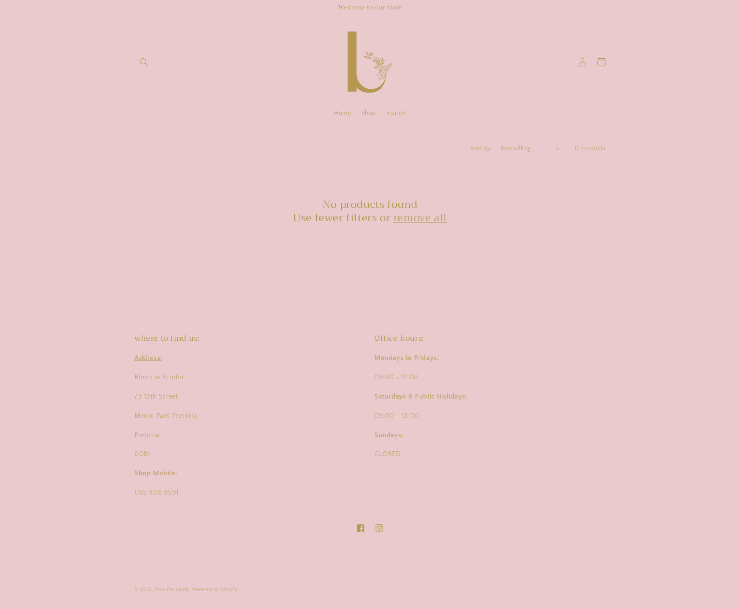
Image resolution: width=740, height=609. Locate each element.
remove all (420, 218)
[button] (143, 62)
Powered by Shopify (214, 589)
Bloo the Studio (172, 589)
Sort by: (481, 148)
